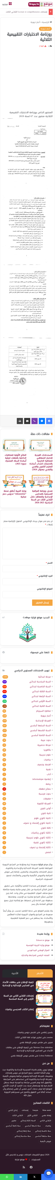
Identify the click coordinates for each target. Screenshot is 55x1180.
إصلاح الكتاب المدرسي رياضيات (19, 1009)
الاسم (49, 563)
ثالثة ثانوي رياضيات (41, 832)
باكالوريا (47, 750)
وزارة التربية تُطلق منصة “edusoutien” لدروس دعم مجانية (14, 494)
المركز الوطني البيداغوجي (38, 950)
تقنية (48, 769)
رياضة (48, 784)
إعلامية (41, 779)
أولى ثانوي (45, 808)
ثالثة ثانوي (46, 828)
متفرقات (47, 798)
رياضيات (47, 759)
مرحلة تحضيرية (44, 745)
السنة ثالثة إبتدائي (28, 1120)
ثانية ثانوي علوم (42, 818)
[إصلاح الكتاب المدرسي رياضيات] (44, 1013)
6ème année (46, 1110)
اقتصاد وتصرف (44, 764)
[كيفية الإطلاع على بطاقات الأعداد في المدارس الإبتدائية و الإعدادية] (44, 986)
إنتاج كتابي (12, 1110)
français (35, 1110)
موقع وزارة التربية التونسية (38, 945)
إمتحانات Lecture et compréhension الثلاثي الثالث (26, 12)
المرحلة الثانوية (44, 803)
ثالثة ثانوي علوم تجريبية (38, 837)
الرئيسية (46, 22)
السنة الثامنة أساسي (41, 735)
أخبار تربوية (35, 22)
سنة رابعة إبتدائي (24, 1131)
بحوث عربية (46, 740)
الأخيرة (15, 973)
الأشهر (40, 973)
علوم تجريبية (45, 754)
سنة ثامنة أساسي (13, 1125)
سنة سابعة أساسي (43, 1136)
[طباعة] (20, 421)
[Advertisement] (27, 78)
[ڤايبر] (34, 421)
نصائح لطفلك (45, 789)
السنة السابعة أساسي (40, 725)
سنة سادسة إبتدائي (23, 1136)
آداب (49, 774)
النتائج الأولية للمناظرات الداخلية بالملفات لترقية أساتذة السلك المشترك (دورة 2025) (15, 459)
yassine (50, 1037)
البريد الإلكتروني (45, 576)
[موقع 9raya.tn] (40, 4)
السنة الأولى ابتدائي (41, 701)
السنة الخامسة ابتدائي (40, 686)
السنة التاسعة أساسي (40, 730)
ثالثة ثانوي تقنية (42, 842)
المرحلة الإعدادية (43, 720)
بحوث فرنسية (45, 793)
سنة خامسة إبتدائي (43, 1131)
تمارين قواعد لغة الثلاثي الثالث (28, 1037)
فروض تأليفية (45, 1141)
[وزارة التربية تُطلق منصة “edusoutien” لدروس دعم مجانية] (14, 481)
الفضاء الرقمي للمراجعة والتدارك (35, 955)
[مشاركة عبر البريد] (27, 421)
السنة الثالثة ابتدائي (41, 691)
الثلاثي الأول (32, 1115)
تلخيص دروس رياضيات (26, 1032)
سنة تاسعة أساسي (33, 1125)
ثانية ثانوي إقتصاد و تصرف (37, 823)
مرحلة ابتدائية (44, 676)
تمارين (13, 1120)
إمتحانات (25, 1110)
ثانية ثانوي (46, 813)
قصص (48, 852)
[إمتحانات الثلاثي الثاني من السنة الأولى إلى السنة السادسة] (44, 1000)
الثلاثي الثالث (17, 1115)
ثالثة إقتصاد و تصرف (40, 847)
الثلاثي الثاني (45, 1120)
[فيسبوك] (49, 421)
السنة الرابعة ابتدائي (41, 696)
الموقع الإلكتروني (45, 589)
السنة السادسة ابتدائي (40, 681)
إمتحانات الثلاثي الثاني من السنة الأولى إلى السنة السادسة (19, 997)
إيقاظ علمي (46, 1115)
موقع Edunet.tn (43, 940)
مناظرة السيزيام (43, 711)
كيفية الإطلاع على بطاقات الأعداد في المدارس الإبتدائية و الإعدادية (18, 983)
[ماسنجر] (42, 421)
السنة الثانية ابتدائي (41, 706)
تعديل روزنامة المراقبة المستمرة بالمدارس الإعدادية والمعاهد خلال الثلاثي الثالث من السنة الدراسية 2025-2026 (41, 497)
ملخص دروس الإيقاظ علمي (31, 1042)
